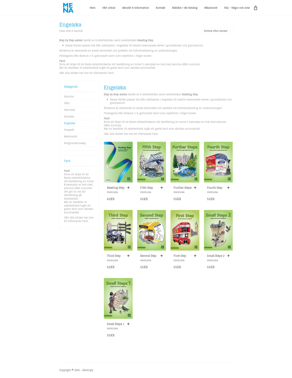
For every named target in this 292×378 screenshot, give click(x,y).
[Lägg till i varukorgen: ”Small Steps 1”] (129, 324)
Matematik (70, 136)
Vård (67, 103)
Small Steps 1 (115, 323)
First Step (180, 255)
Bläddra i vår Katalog (185, 8)
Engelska (112, 192)
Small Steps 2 (215, 255)
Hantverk (69, 110)
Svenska (69, 116)
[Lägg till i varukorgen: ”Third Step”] (129, 255)
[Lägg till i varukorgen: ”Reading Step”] (129, 187)
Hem (93, 8)
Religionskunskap (75, 143)
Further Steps (183, 187)
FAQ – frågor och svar (237, 8)
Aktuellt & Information (135, 8)
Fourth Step (214, 187)
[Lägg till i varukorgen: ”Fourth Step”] (229, 187)
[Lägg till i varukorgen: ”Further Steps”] (196, 187)
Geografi (69, 130)
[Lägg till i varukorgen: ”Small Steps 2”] (229, 255)
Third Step (114, 255)
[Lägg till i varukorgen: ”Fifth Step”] (162, 187)
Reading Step (115, 187)
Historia (69, 96)
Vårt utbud (108, 8)
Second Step (148, 255)
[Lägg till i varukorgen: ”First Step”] (196, 255)
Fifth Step (146, 187)
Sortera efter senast (216, 31)
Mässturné (210, 8)
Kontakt (160, 8)
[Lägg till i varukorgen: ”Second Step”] (162, 255)
